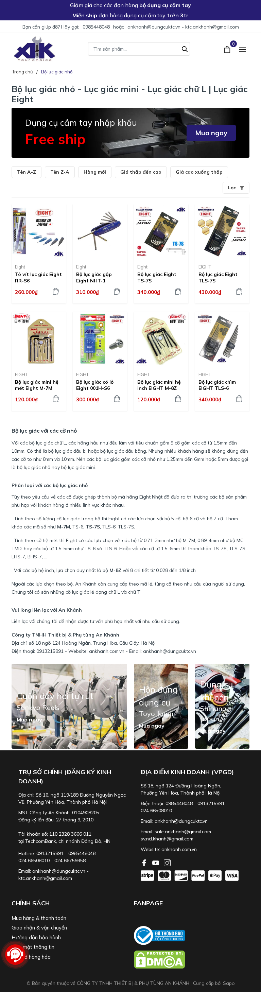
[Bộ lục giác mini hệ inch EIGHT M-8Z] (161, 339)
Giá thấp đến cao (140, 172)
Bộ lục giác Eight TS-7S (156, 277)
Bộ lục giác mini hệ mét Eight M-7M (36, 385)
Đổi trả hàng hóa (31, 957)
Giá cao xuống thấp (199, 172)
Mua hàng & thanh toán (39, 918)
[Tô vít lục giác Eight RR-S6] (39, 231)
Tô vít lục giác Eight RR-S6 (38, 277)
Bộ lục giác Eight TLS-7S (218, 277)
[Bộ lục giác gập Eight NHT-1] (100, 231)
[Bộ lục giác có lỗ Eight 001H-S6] (100, 339)
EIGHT (204, 266)
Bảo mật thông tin (33, 947)
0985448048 (96, 27)
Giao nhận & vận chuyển (39, 927)
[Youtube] (156, 862)
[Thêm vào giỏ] (56, 291)
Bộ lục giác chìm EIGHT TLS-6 (217, 385)
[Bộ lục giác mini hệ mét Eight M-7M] (39, 339)
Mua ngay (211, 132)
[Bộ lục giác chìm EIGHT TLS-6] (222, 339)
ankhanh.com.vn (179, 849)
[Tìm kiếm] (184, 48)
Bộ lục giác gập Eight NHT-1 (94, 277)
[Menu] (242, 49)
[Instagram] (167, 862)
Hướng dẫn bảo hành (36, 937)
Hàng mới (95, 172)
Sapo (229, 983)
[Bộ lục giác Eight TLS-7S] (222, 231)
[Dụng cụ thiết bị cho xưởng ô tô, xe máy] (34, 49)
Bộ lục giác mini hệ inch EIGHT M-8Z (159, 385)
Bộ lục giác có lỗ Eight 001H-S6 (95, 385)
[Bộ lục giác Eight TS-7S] (161, 231)
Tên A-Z (26, 172)
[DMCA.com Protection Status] (191, 960)
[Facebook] (145, 862)
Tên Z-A (59, 172)
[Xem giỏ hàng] (228, 48)
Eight (20, 266)
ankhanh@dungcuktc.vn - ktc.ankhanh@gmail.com (183, 27)
